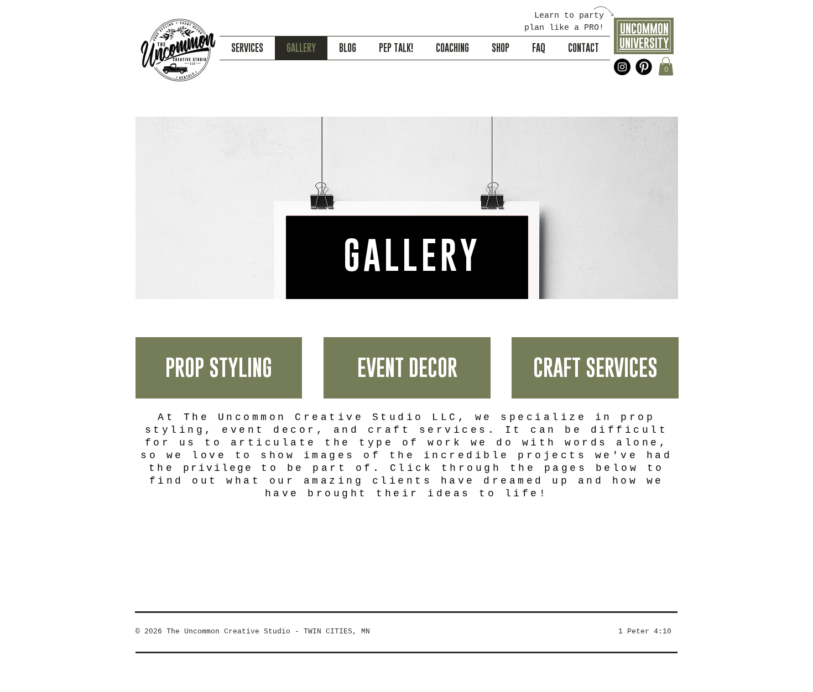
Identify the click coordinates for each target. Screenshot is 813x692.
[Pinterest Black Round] (643, 67)
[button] (666, 66)
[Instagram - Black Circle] (622, 67)
